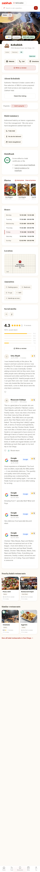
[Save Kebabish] (36, 15)
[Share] (26, 15)
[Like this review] (5, 392)
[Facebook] (11, 314)
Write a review (21, 68)
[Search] (36, 8)
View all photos (30, 180)
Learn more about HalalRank (25, 165)
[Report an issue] (31, 15)
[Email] (6, 314)
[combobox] (19, 8)
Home (5, 15)
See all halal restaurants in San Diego (16, 638)
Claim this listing (20, 96)
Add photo (20, 180)
